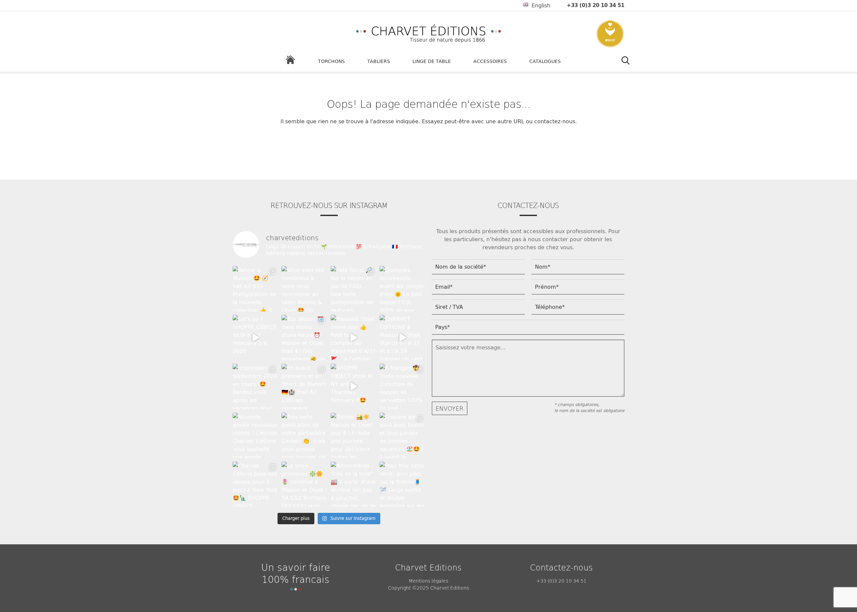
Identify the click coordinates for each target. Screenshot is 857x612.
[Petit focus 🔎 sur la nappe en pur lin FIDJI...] (353, 289)
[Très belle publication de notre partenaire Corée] (304, 435)
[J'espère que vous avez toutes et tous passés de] (402, 435)
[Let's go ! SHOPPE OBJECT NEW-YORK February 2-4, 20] (255, 337)
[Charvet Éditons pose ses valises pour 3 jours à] (255, 484)
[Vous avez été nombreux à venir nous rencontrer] (304, 289)
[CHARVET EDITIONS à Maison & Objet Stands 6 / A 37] (402, 337)
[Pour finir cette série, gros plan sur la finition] (402, 484)
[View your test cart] (610, 34)
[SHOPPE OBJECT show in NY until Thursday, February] (353, 386)
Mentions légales (428, 580)
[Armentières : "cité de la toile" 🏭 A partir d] (353, 484)
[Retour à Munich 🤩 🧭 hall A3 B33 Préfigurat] (255, 289)
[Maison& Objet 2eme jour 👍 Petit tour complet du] (353, 337)
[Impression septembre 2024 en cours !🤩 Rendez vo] (255, 386)
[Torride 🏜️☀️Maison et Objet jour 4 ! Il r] (353, 435)
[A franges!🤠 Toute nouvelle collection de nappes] (402, 386)
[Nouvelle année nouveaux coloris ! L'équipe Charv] (255, 435)
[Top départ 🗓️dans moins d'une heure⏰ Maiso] (304, 337)
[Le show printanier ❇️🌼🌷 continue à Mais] (304, 484)
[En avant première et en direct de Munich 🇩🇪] (304, 386)
